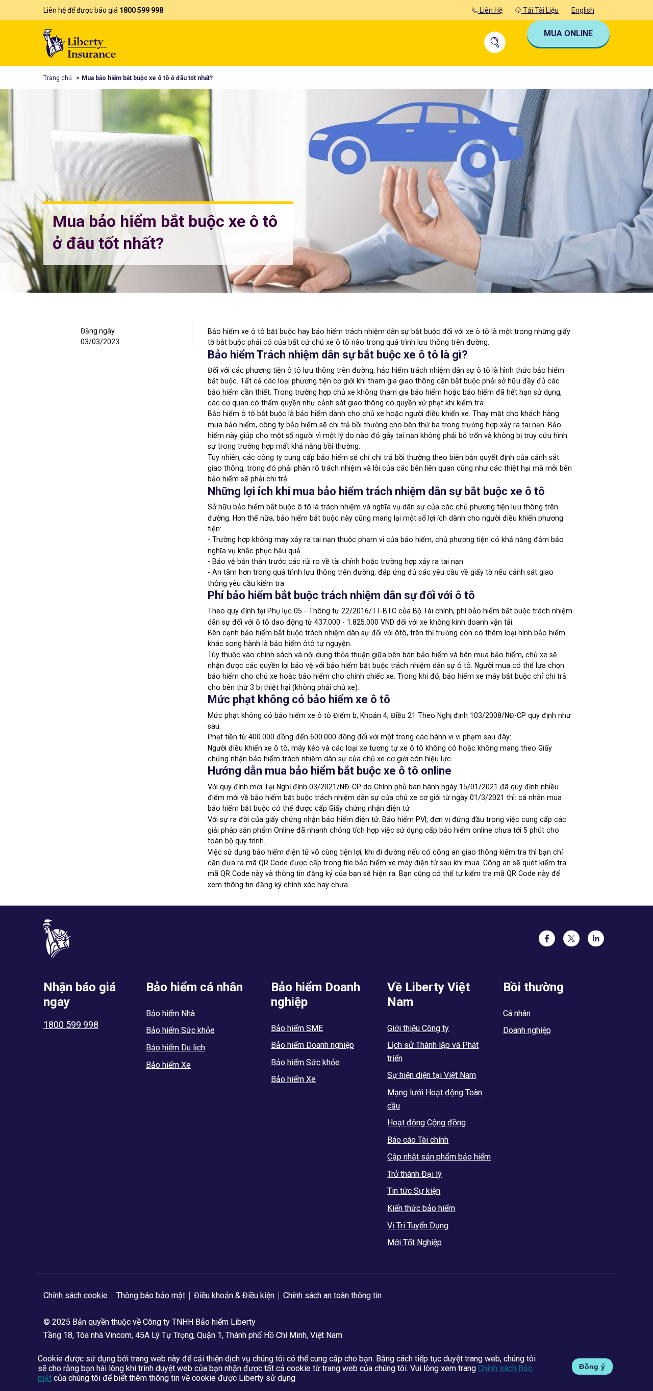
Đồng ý (592, 1366)
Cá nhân (517, 1013)
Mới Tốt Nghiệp (414, 1242)
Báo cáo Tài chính (417, 1140)
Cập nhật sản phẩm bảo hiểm (439, 1157)
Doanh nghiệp (527, 1030)
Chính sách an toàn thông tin (332, 1295)
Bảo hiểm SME (297, 1028)
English (582, 10)
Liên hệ (490, 10)
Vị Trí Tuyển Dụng (417, 1225)
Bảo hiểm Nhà (170, 1013)
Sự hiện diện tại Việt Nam (431, 1075)
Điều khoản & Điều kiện (234, 1295)
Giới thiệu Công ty (418, 1028)
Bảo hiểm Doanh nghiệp (312, 1045)
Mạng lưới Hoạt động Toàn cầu (434, 1099)
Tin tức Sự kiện (413, 1191)
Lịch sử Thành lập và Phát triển (433, 1051)
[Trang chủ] (79, 42)
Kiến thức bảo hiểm (421, 1208)
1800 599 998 (141, 10)
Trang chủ (57, 78)
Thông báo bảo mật (150, 1295)
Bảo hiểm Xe (168, 1065)
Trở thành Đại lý (414, 1174)
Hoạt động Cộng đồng (426, 1122)
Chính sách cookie (75, 1295)
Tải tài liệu (540, 10)
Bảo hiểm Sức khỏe (180, 1030)
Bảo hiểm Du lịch (175, 1047)
